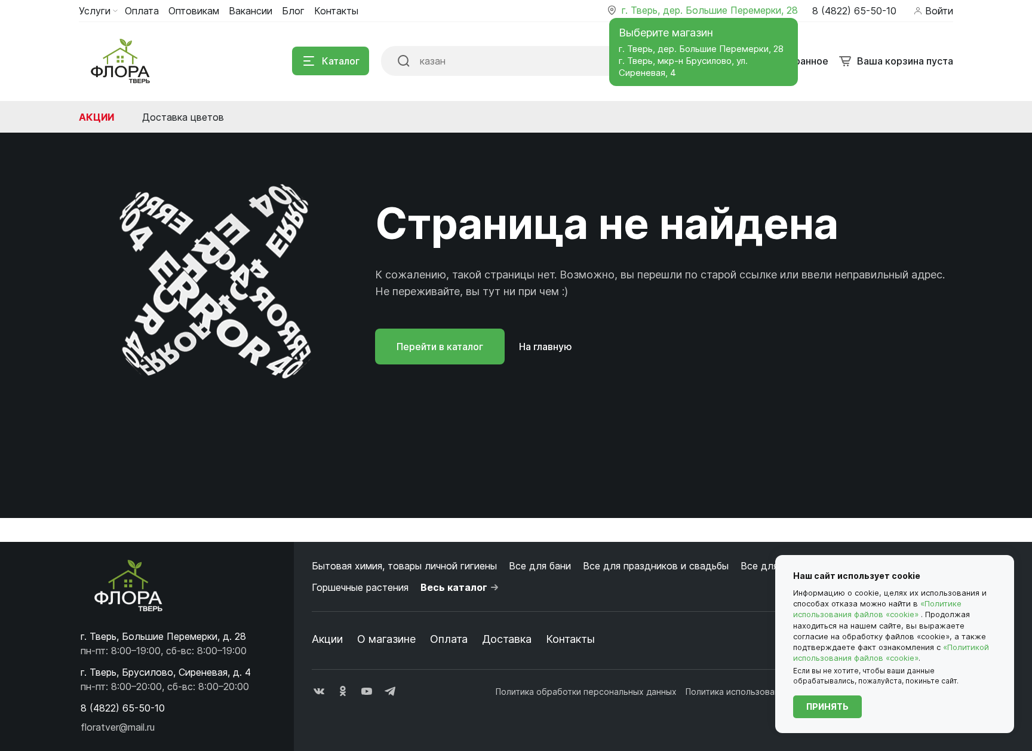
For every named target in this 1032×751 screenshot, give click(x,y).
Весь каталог (453, 587)
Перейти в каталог (440, 346)
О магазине (386, 639)
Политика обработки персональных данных (586, 691)
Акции (96, 117)
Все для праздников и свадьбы (656, 566)
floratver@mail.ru (118, 727)
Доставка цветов (183, 117)
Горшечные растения (360, 587)
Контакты (570, 639)
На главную (545, 346)
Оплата (449, 639)
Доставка (507, 639)
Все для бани (540, 566)
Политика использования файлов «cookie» (773, 691)
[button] (123, 708)
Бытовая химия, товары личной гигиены (404, 566)
